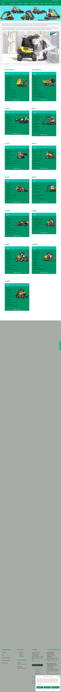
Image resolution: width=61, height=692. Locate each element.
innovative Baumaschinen (20, 27)
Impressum (52, 689)
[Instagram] (55, 0)
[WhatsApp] (58, 0)
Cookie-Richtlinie (44, 689)
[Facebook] (53, 0)
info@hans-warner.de (36, 660)
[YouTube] (56, 0)
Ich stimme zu (30, 49)
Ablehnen (47, 687)
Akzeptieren (40, 687)
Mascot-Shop (34, 676)
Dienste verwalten (39, 684)
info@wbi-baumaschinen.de (52, 673)
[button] (59, 676)
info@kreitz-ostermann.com (52, 660)
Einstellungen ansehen (55, 687)
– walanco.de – (38, 671)
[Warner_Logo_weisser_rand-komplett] (3, 3)
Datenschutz (48, 689)
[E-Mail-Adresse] (33, 665)
